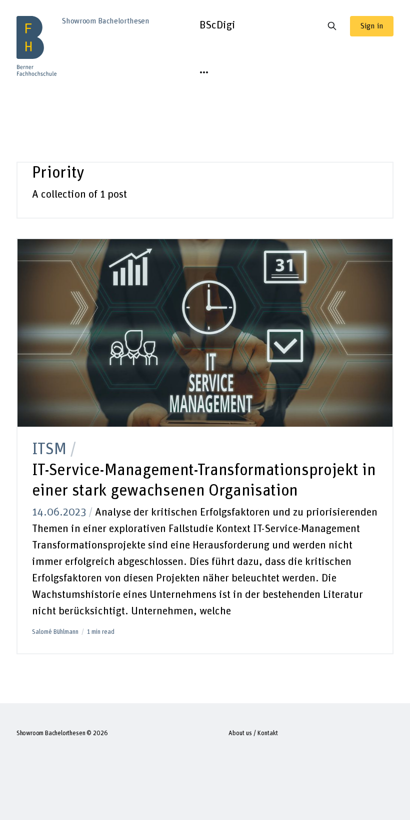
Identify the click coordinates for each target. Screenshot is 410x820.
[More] (204, 72)
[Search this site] (332, 26)
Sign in (372, 26)
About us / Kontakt (253, 733)
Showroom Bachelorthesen (51, 733)
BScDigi (218, 25)
